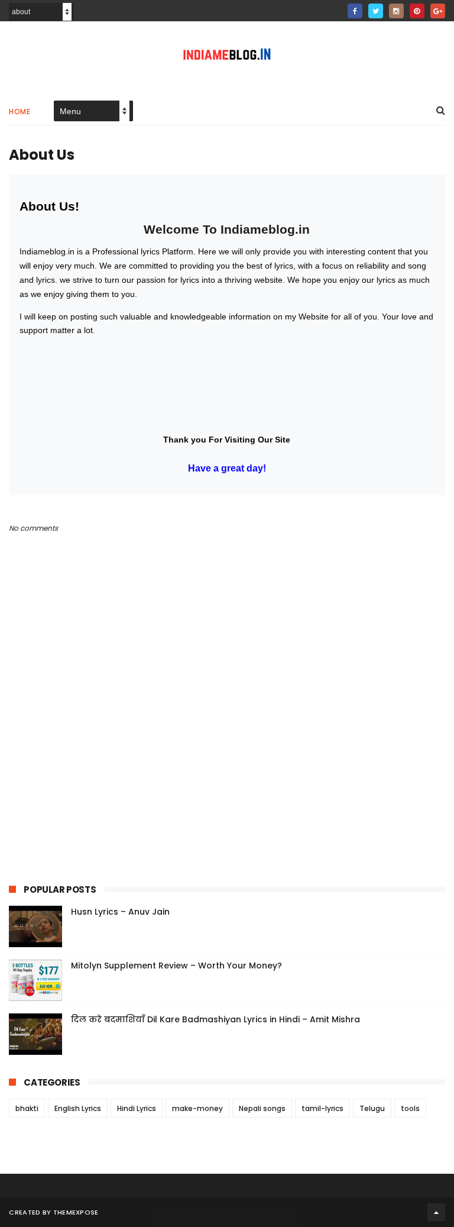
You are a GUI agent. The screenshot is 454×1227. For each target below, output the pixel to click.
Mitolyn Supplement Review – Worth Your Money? (176, 965)
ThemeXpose (76, 1212)
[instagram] (396, 11)
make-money (197, 1108)
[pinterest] (417, 11)
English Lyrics (77, 1108)
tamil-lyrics (322, 1108)
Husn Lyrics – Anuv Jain (120, 912)
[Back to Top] (436, 1212)
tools (410, 1108)
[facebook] (355, 11)
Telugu (372, 1108)
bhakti (26, 1108)
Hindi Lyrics (136, 1108)
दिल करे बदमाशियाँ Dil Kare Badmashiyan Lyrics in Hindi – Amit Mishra (215, 1019)
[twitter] (375, 11)
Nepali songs (262, 1108)
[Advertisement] (224, 757)
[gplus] (437, 11)
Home (19, 111)
